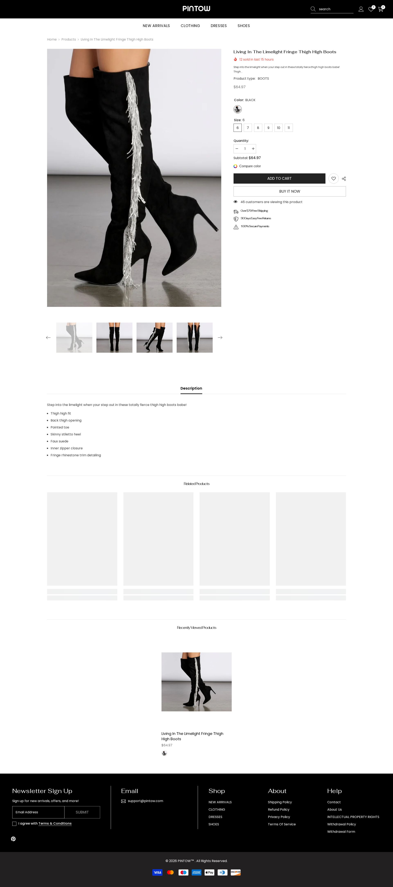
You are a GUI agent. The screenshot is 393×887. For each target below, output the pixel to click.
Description (191, 388)
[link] (334, 178)
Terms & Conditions (55, 823)
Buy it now (289, 191)
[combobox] (336, 9)
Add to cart (279, 178)
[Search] (332, 9)
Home (52, 39)
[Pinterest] (13, 839)
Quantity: (241, 140)
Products (68, 39)
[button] (48, 337)
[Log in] (361, 9)
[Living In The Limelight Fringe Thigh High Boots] (196, 682)
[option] (134, 178)
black (164, 753)
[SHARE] (342, 179)
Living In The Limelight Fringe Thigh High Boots (192, 736)
